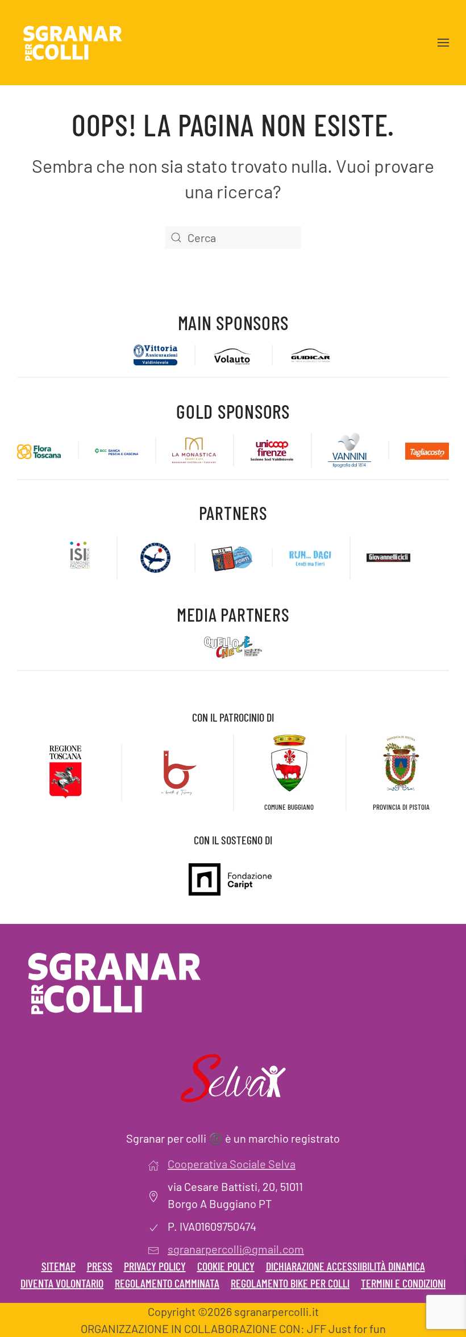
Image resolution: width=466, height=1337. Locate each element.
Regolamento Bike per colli (290, 1283)
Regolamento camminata (167, 1283)
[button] (443, 42)
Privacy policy (155, 1266)
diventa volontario (61, 1283)
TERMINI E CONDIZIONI (403, 1283)
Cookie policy (226, 1266)
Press (100, 1266)
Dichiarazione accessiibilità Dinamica (345, 1266)
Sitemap (58, 1266)
